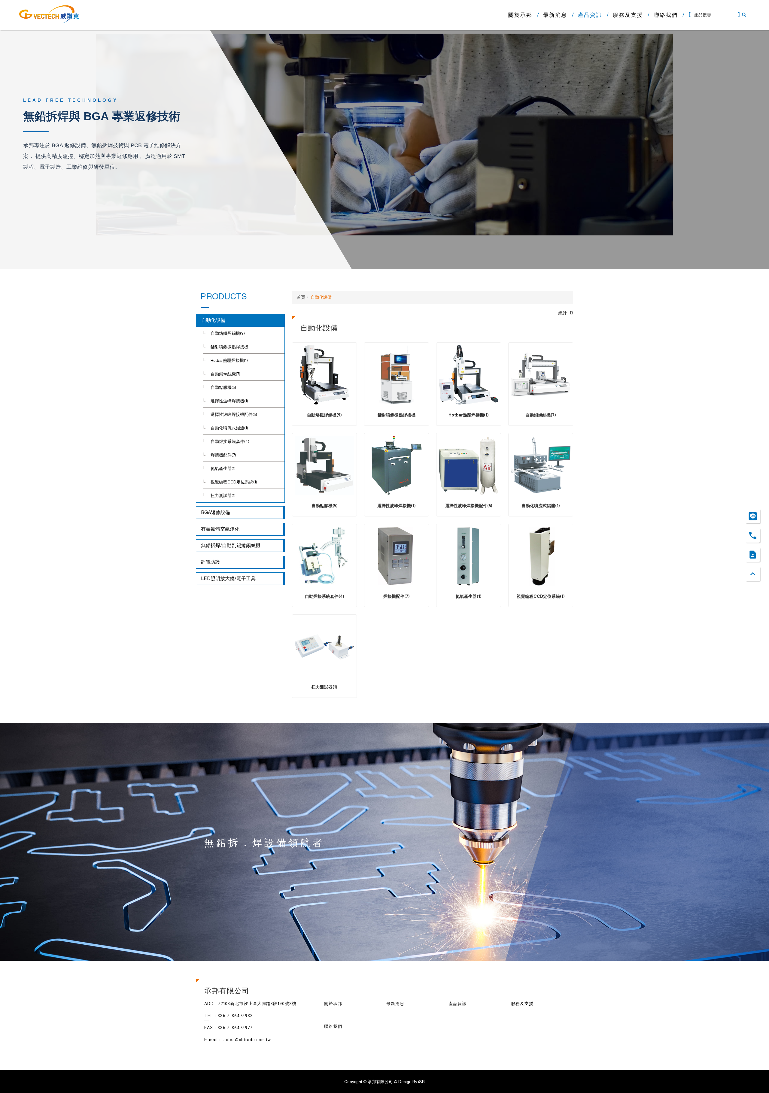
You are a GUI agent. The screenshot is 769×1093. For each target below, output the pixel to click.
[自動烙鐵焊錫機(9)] (324, 374)
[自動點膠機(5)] (324, 465)
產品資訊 (590, 15)
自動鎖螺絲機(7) (225, 373)
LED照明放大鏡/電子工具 (228, 578)
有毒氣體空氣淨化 (220, 528)
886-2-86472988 (235, 1015)
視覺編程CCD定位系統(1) (234, 482)
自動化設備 (213, 320)
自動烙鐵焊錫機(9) (228, 333)
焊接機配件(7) (223, 455)
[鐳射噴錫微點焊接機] (396, 374)
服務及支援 (628, 15)
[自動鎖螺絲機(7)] (540, 374)
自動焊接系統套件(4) (230, 441)
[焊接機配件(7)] (396, 556)
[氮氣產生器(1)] (468, 556)
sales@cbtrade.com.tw (247, 1039)
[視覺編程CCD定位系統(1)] (540, 556)
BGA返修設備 (215, 512)
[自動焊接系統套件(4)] (324, 556)
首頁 (301, 297)
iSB (421, 1081)
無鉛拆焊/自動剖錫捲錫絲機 (230, 545)
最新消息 (555, 15)
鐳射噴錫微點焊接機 (229, 346)
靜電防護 (210, 562)
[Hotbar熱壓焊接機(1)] (468, 374)
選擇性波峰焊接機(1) (229, 400)
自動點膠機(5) (223, 387)
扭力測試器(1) (223, 495)
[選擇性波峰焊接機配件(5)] (468, 465)
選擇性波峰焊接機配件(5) (234, 414)
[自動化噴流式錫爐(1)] (540, 465)
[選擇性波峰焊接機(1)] (396, 465)
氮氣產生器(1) (223, 468)
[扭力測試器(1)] (324, 647)
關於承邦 (520, 15)
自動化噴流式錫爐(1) (229, 427)
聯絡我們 (666, 15)
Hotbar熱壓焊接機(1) (229, 360)
